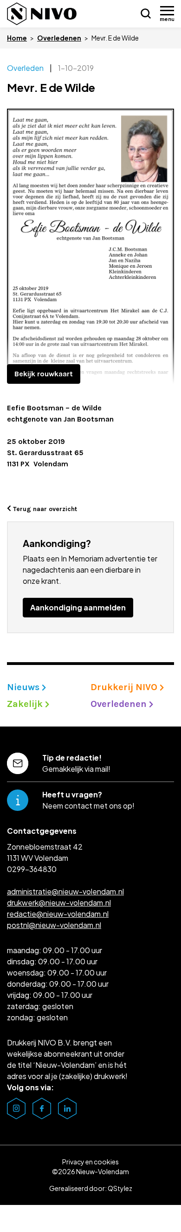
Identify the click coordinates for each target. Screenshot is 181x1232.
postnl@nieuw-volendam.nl (54, 925)
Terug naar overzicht (44, 509)
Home (17, 38)
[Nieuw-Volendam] (42, 13)
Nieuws (24, 687)
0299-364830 (32, 869)
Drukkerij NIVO (125, 687)
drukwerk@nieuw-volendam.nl (59, 902)
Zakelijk (26, 704)
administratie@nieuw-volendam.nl (65, 891)
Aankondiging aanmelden (78, 607)
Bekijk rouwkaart (43, 373)
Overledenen (59, 38)
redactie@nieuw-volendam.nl (58, 914)
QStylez (120, 1188)
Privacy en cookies (90, 1161)
